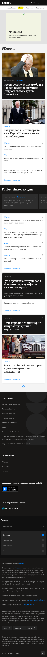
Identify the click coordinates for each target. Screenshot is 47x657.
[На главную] (6, 3)
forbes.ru (22, 563)
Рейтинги (29, 8)
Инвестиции (21, 197)
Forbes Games (13, 8)
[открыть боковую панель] (39, 3)
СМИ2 (6, 628)
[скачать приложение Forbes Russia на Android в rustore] (10, 489)
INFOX (30, 628)
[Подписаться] (43, 526)
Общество (7, 143)
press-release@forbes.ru (36, 600)
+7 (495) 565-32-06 (28, 605)
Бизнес (6, 243)
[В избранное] (42, 80)
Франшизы (40, 8)
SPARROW (18, 628)
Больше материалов (12, 180)
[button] (44, 3)
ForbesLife (20, 80)
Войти (33, 3)
